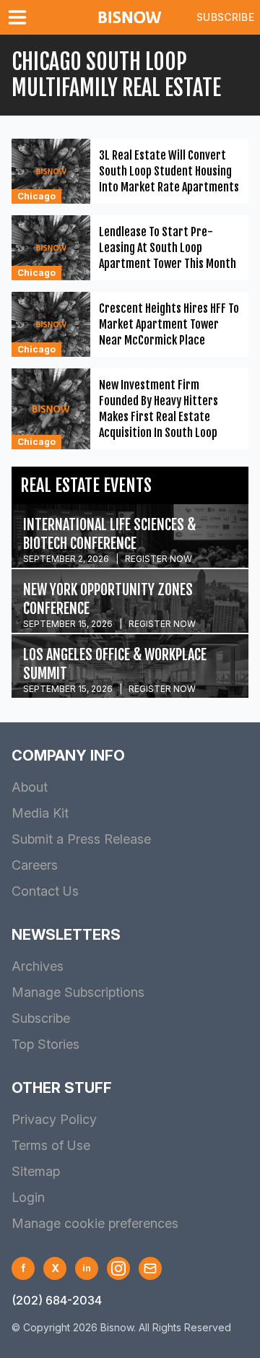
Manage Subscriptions (78, 992)
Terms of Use (51, 1145)
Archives (38, 966)
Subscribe (225, 17)
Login (28, 1197)
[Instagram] (118, 1268)
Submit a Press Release (81, 839)
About (30, 787)
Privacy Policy (54, 1119)
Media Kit (40, 813)
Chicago (36, 196)
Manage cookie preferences (95, 1223)
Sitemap (36, 1171)
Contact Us (45, 891)
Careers (35, 865)
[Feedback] (150, 1268)
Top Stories (45, 1044)
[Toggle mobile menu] (20, 17)
